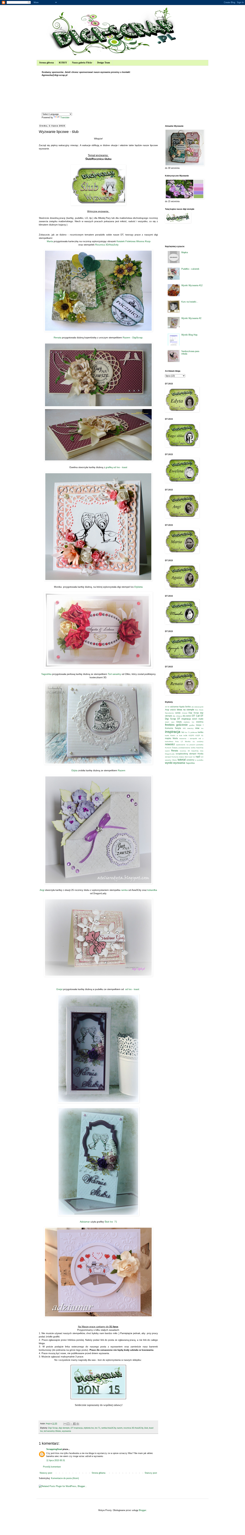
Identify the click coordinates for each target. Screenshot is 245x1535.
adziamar (174, 707)
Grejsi (59, 989)
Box (196, 710)
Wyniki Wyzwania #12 (191, 285)
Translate (64, 117)
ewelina (199, 722)
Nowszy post (46, 1473)
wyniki (168, 762)
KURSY (63, 62)
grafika (191, 725)
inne (197, 728)
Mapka (184, 252)
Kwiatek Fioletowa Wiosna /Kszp (133, 241)
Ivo (183, 732)
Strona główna (46, 62)
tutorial (182, 759)
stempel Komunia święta (174, 757)
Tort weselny (114, 674)
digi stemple (64, 1428)
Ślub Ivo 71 (110, 1221)
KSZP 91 (199, 735)
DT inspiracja (77, 1428)
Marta (50, 241)
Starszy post (151, 1473)
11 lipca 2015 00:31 (55, 1460)
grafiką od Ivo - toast (116, 467)
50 (169, 707)
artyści (173, 710)
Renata (57, 337)
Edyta (75, 770)
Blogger (142, 1510)
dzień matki (197, 719)
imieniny (190, 728)
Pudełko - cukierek (190, 269)
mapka (168, 738)
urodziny (190, 760)
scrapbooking (182, 754)
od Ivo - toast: (132, 989)
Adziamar (85, 1221)
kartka (200, 732)
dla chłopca (177, 716)
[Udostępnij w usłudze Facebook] (74, 1423)
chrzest (184, 713)
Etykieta (138, 586)
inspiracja (172, 732)
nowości (170, 744)
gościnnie (182, 724)
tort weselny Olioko (52, 1431)
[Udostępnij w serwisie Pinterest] (77, 1423)
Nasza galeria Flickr (82, 62)
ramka (124, 890)
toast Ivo (191, 757)
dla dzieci (187, 716)
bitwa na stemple (185, 709)
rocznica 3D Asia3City (133, 1428)
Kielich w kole (176, 735)
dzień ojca (169, 722)
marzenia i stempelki (188, 738)
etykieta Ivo (89, 1428)
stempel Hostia (196, 754)
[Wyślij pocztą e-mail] (65, 1423)
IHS (184, 728)
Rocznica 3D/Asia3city (106, 244)
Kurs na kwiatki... (189, 301)
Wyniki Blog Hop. (189, 335)
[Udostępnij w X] (71, 1423)
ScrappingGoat (54, 1449)
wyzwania (66, 1431)
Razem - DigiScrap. (133, 337)
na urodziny (198, 741)
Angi (42, 890)
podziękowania (184, 748)
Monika (187, 741)
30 (166, 707)
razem (119, 1428)
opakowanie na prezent (185, 745)
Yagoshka (46, 674)
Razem (121, 770)
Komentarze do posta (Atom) (65, 1478)
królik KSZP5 (189, 735)
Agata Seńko (185, 707)
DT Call (196, 716)
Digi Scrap (53, 1428)
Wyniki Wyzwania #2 (191, 318)
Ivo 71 (97, 1428)
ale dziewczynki (197, 707)
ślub (146, 1428)
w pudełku (199, 760)
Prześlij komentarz (52, 1466)
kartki (167, 735)
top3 (198, 756)
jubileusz (193, 732)
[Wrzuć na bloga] (68, 1423)
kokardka (152, 890)
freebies (169, 724)
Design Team (103, 62)
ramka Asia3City (108, 1428)
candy (177, 713)
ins (202, 728)
